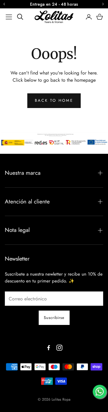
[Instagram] (59, 347)
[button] (9, 17)
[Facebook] (49, 347)
